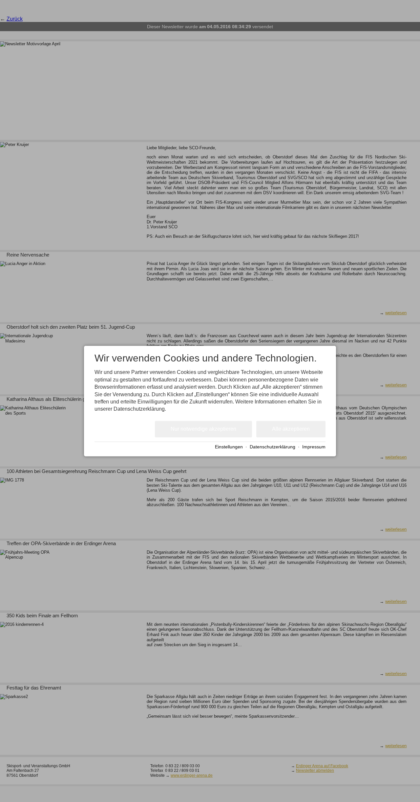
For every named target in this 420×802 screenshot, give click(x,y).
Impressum (314, 447)
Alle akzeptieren (291, 429)
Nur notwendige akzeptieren (203, 429)
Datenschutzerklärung (272, 447)
